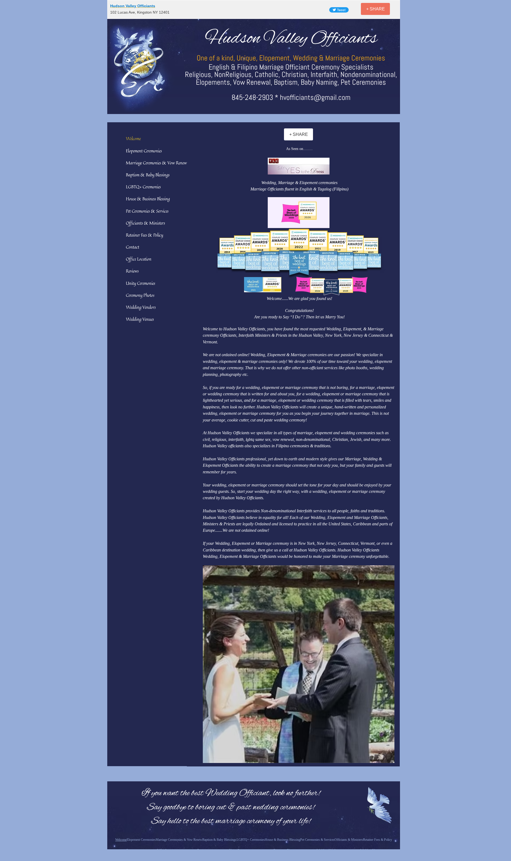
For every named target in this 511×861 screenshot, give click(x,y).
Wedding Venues (140, 319)
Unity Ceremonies (140, 283)
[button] (298, 166)
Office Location (138, 259)
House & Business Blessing (148, 199)
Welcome (133, 138)
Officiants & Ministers (145, 223)
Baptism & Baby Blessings (148, 175)
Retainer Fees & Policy (144, 235)
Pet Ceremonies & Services (147, 211)
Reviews (132, 271)
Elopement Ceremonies (144, 151)
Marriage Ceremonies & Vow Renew (156, 163)
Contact (132, 247)
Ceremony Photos (140, 295)
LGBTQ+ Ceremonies (143, 187)
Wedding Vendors (141, 307)
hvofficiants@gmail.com (315, 97)
